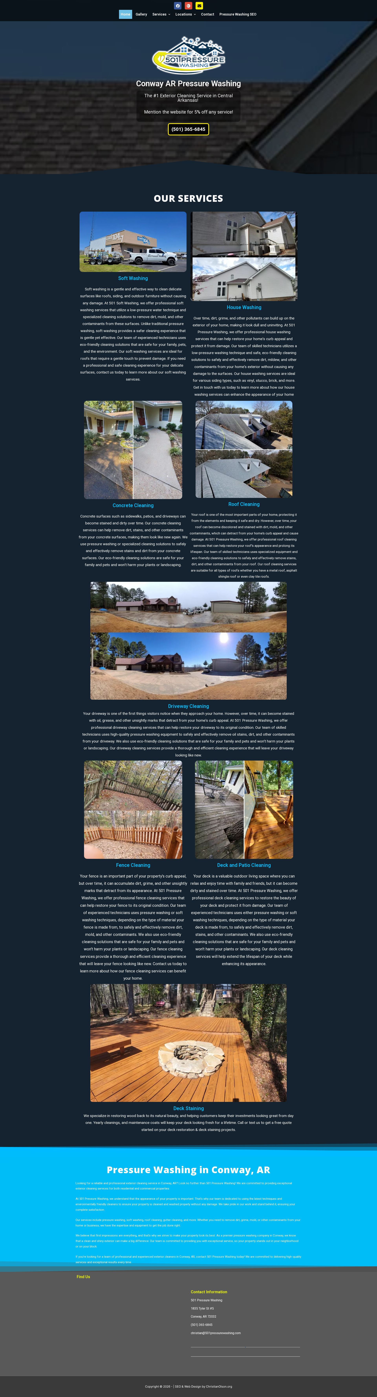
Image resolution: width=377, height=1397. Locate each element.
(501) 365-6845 (201, 1325)
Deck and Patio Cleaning (244, 865)
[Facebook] (177, 5)
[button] (188, 129)
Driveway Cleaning (188, 706)
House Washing (244, 307)
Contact (207, 14)
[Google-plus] (188, 5)
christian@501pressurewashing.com (216, 1333)
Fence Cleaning (133, 865)
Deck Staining (188, 1108)
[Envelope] (199, 5)
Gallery (141, 14)
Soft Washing (133, 278)
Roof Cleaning (244, 504)
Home (125, 14)
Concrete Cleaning (133, 505)
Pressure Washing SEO (238, 14)
